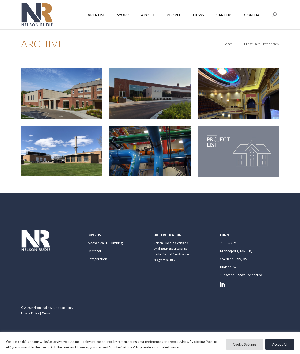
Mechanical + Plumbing (105, 243)
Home (227, 44)
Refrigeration (97, 259)
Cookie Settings (245, 344)
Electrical (94, 251)
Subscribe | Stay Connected (241, 275)
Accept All (279, 344)
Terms (46, 313)
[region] (150, 343)
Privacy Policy (30, 313)
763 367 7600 (230, 243)
